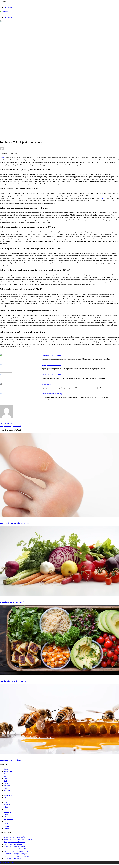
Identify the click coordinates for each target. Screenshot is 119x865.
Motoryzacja (7, 790)
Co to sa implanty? (47, 384)
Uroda (5, 821)
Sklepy (6, 807)
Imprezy (6, 783)
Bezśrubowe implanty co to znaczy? (52, 394)
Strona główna (8, 7)
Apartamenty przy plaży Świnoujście (14, 837)
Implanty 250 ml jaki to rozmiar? (51, 355)
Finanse (6, 778)
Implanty (2, 157)
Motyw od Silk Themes (7, 862)
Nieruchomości (8, 793)
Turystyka (7, 816)
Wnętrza (6, 826)
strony (102, 198)
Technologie (7, 812)
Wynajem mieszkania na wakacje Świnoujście (17, 851)
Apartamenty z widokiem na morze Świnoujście (18, 839)
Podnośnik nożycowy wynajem (13, 858)
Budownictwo (8, 771)
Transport (6, 814)
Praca (5, 797)
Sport (5, 809)
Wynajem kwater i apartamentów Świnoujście (17, 856)
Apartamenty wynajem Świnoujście (14, 846)
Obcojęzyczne (8, 795)
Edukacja (6, 776)
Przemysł (6, 802)
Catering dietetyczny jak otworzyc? (13, 681)
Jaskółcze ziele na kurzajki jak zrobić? (14, 523)
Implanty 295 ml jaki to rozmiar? (51, 374)
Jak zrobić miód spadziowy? (11, 760)
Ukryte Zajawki (8, 819)
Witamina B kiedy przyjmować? (12, 602)
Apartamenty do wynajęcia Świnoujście (15, 854)
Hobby (6, 781)
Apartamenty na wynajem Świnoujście (15, 849)
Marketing (7, 785)
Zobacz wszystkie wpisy (7, 421)
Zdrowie (6, 130)
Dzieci (6, 774)
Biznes (6, 769)
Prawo (6, 800)
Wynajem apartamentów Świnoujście (14, 842)
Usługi (6, 823)
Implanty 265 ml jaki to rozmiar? (51, 365)
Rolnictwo (7, 804)
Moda (5, 788)
